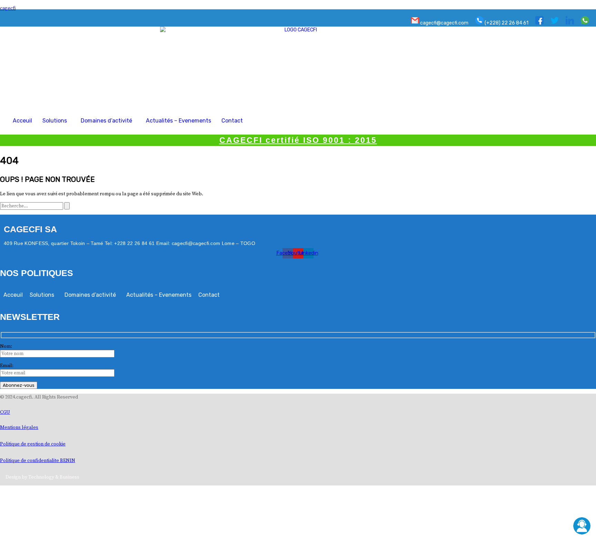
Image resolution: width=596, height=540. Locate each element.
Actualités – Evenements (178, 120)
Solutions (54, 120)
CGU (5, 412)
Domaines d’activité (106, 120)
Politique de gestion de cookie (33, 444)
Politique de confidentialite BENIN (37, 461)
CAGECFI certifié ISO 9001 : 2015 (298, 140)
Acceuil (22, 120)
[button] (56, 121)
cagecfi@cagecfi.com (443, 23)
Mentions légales (19, 427)
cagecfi (8, 8)
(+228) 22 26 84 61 (506, 23)
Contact (232, 120)
